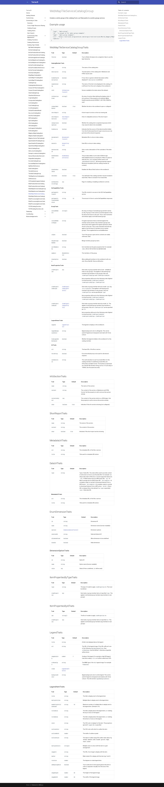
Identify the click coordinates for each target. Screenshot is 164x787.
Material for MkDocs (37, 785)
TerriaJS (28, 10)
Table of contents (123, 10)
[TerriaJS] (27, 2)
